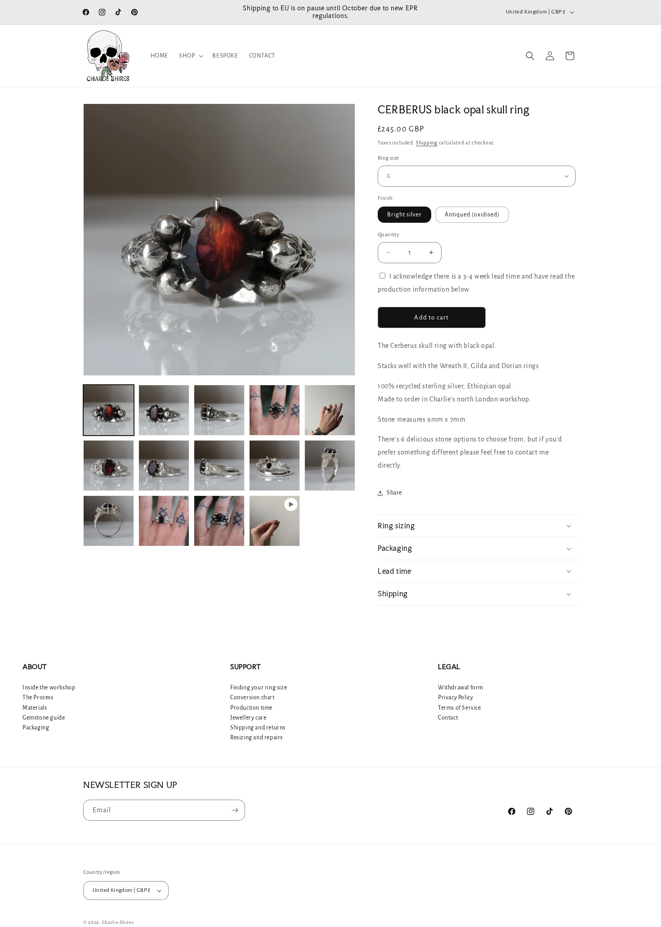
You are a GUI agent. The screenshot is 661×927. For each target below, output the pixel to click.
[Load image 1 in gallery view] (108, 410)
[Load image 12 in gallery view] (163, 520)
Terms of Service (459, 708)
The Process (38, 697)
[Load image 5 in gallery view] (329, 410)
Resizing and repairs (256, 737)
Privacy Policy (455, 697)
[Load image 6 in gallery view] (108, 465)
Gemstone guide (43, 718)
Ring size (388, 158)
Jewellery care (248, 718)
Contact (448, 718)
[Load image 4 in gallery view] (274, 410)
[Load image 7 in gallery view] (163, 465)
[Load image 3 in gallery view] (219, 410)
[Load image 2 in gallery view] (163, 410)
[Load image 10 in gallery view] (329, 465)
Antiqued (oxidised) (472, 215)
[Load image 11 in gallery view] (108, 520)
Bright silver (404, 215)
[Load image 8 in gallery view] (219, 465)
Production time (251, 708)
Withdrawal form (460, 687)
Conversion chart (252, 697)
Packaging (35, 727)
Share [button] (394, 493)
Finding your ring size (258, 687)
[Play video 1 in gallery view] (274, 520)
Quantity (388, 235)
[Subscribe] (235, 810)
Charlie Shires (118, 922)
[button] (190, 55)
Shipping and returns (258, 727)
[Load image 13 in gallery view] (219, 520)
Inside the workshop (48, 687)
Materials (34, 708)
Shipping (427, 142)
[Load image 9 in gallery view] (274, 465)
